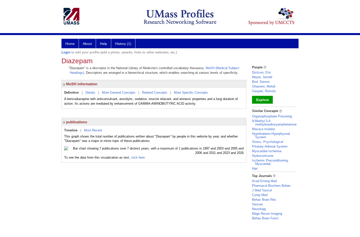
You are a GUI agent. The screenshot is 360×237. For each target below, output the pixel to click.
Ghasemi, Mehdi (263, 86)
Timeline (70, 130)
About (87, 44)
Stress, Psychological (267, 142)
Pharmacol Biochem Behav (271, 185)
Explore (262, 100)
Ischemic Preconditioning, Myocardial (270, 162)
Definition (71, 92)
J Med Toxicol (262, 190)
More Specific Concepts (191, 92)
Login (65, 52)
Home (70, 44)
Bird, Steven (261, 82)
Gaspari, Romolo (264, 91)
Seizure (257, 204)
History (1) (123, 44)
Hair (255, 168)
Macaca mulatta (263, 129)
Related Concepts (154, 92)
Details (90, 92)
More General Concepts (118, 92)
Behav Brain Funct (265, 218)
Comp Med (259, 195)
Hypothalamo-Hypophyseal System (271, 135)
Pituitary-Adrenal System (270, 146)
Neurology (259, 209)
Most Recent (93, 130)
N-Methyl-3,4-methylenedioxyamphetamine (274, 122)
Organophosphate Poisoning (272, 116)
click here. (138, 157)
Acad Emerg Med (264, 181)
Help (103, 44)
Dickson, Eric (261, 72)
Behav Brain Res (264, 199)
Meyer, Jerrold (262, 77)
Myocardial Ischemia (266, 151)
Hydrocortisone (262, 156)
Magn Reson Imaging (267, 213)
